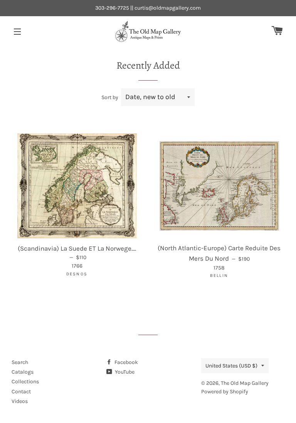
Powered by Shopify (224, 391)
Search (20, 362)
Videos (20, 401)
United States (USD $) (231, 365)
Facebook (125, 362)
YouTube (124, 372)
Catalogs (23, 372)
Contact (21, 391)
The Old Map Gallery (245, 383)
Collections (25, 381)
